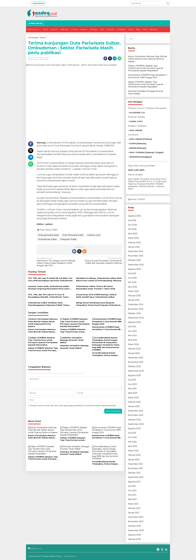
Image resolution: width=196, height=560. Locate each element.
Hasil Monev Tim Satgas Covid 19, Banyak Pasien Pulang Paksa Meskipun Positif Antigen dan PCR (56, 262)
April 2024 (132, 340)
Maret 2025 (133, 291)
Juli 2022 (132, 433)
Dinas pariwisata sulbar (48, 235)
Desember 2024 (135, 304)
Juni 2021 (132, 490)
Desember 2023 (135, 357)
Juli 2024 (132, 326)
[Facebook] (74, 251)
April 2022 (132, 446)
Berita (30, 59)
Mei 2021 (132, 495)
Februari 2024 (134, 348)
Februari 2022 (134, 455)
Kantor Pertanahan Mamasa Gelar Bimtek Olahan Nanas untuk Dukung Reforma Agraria (41, 330)
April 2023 (132, 393)
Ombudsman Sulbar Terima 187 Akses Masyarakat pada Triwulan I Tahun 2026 (95, 287)
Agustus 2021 (134, 481)
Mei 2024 (132, 335)
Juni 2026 (132, 225)
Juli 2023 (132, 380)
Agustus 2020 (134, 535)
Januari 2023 (134, 406)
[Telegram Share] (115, 58)
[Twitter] (79, 251)
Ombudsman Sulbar (47, 239)
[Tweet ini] (110, 58)
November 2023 (135, 362)
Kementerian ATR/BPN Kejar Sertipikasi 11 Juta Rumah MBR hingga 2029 (107, 328)
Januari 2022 (134, 459)
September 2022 (136, 424)
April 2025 (132, 287)
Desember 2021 (135, 464)
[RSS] (84, 251)
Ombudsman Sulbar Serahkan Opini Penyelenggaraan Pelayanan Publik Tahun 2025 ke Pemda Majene (48, 304)
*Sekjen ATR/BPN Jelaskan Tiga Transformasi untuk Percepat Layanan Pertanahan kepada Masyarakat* (75, 330)
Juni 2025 (132, 278)
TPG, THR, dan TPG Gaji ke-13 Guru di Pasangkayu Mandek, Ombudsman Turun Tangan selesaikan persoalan (48, 295)
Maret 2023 (133, 397)
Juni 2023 (132, 384)
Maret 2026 (133, 238)
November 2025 (135, 256)
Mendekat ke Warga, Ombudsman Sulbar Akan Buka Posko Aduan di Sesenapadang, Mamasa (99, 279)
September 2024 (136, 318)
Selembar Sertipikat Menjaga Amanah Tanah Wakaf (74, 346)
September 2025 (136, 264)
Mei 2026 (132, 229)
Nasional (36, 59)
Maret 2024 (133, 344)
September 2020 (136, 530)
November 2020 (135, 521)
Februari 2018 (134, 539)
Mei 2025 (132, 282)
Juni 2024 (132, 331)
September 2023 (136, 371)
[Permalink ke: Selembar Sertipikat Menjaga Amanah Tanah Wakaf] (75, 340)
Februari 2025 (134, 295)
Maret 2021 (133, 504)
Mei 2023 (132, 388)
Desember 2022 (135, 411)
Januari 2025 (133, 300)
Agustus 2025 (134, 269)
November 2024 (135, 309)
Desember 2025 (135, 251)
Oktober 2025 (134, 260)
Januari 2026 (134, 247)
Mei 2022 (132, 442)
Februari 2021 (134, 508)
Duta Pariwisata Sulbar (73, 235)
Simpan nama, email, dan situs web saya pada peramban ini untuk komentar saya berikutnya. (73, 405)
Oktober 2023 (134, 366)
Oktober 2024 (134, 313)
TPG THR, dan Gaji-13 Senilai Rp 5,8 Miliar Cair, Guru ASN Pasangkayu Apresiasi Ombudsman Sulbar (50, 279)
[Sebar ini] (105, 58)
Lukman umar (93, 235)
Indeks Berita (69, 556)
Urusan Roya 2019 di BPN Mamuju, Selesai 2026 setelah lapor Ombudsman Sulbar (96, 295)
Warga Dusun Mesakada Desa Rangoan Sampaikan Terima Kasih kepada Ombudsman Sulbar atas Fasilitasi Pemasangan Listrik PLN (98, 304)
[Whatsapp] (119, 58)
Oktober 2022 (134, 419)
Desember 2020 (135, 517)
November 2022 (135, 415)
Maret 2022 (133, 450)
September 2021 (135, 477)
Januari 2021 (133, 512)
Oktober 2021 (134, 473)
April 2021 (132, 499)
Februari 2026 (134, 242)
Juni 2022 (132, 437)
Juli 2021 (132, 486)
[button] (167, 3)
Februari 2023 (134, 402)
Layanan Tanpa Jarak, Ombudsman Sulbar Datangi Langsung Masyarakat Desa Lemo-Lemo (49, 287)
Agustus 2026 (134, 216)
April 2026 (132, 233)
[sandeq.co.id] (42, 13)
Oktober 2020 (134, 526)
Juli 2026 (132, 220)
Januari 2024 (134, 353)
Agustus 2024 (134, 322)
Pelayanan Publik (68, 239)
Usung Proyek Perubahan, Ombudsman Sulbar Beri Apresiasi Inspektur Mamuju (103, 260)
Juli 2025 (132, 273)
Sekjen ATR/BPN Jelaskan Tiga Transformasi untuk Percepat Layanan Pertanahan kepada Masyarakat (43, 349)
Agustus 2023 (134, 375)
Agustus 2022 (134, 428)
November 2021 (135, 468)
